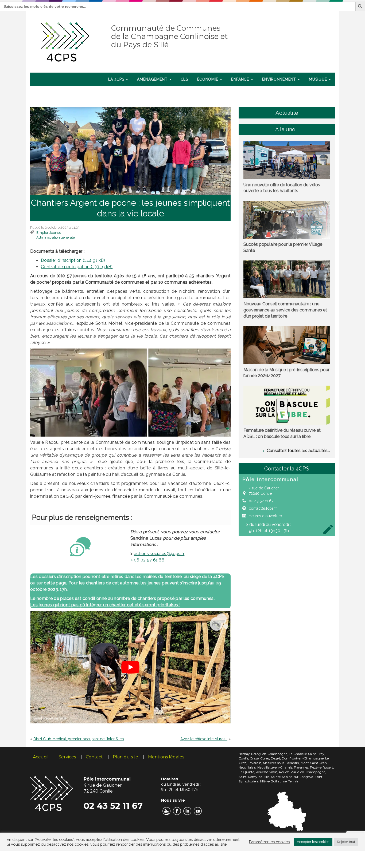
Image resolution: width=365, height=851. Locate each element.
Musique (318, 79)
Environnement (279, 79)
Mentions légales (166, 756)
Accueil (41, 756)
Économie (208, 79)
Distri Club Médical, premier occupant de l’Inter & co (78, 739)
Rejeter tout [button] (346, 842)
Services (67, 756)
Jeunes (55, 233)
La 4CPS (117, 79)
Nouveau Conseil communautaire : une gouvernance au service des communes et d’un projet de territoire (285, 310)
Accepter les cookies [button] (313, 842)
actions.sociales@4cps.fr (159, 553)
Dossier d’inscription (61, 260)
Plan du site (125, 756)
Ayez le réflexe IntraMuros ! (203, 739)
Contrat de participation (65, 266)
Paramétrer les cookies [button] (269, 842)
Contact (94, 756)
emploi (42, 233)
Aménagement (153, 79)
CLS (184, 79)
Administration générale (55, 237)
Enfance (240, 79)
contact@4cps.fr (263, 508)
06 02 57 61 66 (147, 560)
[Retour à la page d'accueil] (65, 40)
